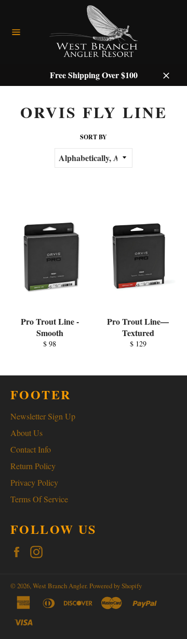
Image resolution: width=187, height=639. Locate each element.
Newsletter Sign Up (42, 416)
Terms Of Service (39, 498)
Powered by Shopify (115, 585)
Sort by (93, 137)
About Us (26, 432)
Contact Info (30, 449)
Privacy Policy (34, 482)
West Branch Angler (59, 585)
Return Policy (33, 465)
